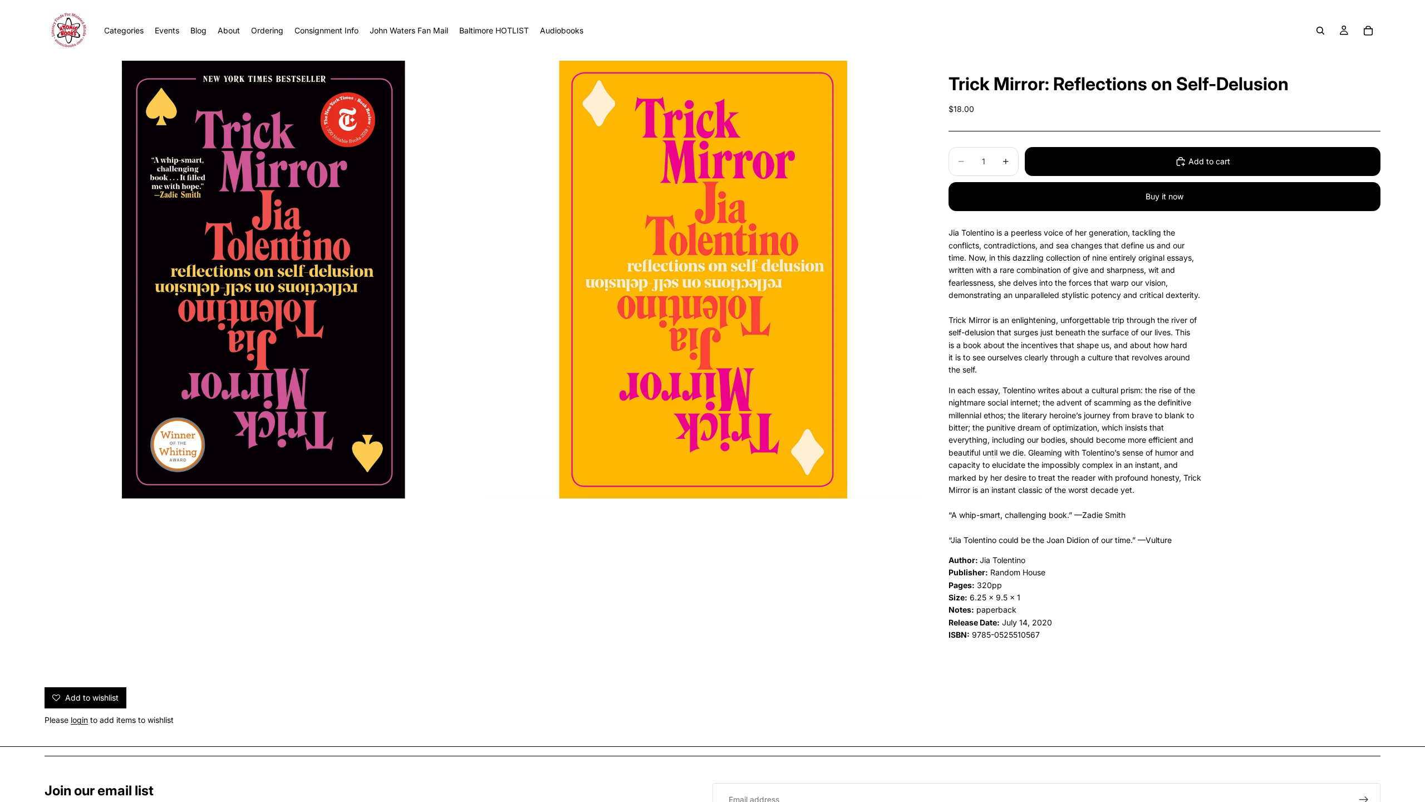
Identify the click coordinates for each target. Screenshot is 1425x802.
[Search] (1320, 30)
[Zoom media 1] (263, 279)
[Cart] (1368, 30)
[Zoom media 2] (703, 279)
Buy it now (1164, 196)
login (79, 720)
